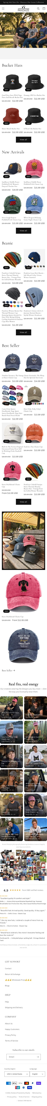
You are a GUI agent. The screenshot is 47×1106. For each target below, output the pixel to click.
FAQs (7, 1002)
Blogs (7, 985)
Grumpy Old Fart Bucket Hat (34, 95)
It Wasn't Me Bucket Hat (32, 129)
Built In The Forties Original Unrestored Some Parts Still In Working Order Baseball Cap (12, 450)
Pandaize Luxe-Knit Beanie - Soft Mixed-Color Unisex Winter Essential (34, 275)
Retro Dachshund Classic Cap (11, 486)
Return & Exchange (12, 974)
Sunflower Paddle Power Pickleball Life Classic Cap (33, 183)
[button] (3, 8)
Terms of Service (11, 1041)
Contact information (24, 1100)
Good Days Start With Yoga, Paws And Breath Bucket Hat (12, 96)
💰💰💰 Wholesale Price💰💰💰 (18, 980)
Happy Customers (12, 1029)
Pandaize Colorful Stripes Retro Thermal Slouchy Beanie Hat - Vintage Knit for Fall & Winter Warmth (11, 276)
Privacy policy (12, 1097)
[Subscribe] (38, 1057)
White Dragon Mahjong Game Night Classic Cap (33, 219)
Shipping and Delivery (14, 1007)
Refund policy (36, 1093)
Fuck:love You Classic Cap (33, 447)
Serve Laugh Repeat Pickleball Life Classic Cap (11, 219)
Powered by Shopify (23, 1093)
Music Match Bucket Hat (11, 129)
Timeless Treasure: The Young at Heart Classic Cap (12, 377)
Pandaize (14, 1093)
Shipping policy (37, 1097)
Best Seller (7, 670)
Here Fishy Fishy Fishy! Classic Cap (32, 410)
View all (23, 139)
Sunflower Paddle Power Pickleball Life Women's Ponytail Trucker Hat (10, 184)
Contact (8, 968)
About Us (9, 1023)
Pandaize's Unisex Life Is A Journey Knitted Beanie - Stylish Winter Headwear (33, 313)
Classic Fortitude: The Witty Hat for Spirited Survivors (34, 377)
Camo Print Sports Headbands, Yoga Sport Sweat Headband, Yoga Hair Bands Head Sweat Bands (12, 412)
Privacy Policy (10, 1035)
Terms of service (24, 1097)
